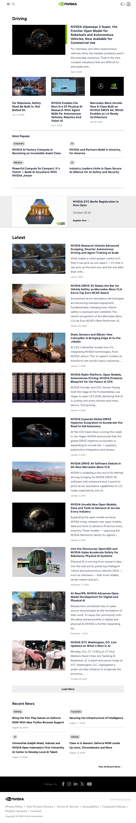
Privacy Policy (14, 806)
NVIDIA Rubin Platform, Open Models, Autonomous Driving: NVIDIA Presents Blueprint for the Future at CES (96, 378)
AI (72, 143)
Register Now (80, 220)
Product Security (16, 811)
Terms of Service (68, 806)
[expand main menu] (8, 4)
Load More (68, 689)
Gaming (17, 711)
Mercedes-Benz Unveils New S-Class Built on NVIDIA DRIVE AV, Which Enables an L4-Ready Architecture (106, 110)
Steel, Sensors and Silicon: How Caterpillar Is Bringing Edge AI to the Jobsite (96, 338)
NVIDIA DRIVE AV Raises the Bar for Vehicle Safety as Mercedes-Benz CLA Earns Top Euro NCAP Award (96, 289)
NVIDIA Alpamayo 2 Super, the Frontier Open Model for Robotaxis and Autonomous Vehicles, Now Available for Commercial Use (94, 35)
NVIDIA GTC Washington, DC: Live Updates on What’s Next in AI (94, 644)
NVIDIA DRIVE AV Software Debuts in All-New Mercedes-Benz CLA (96, 465)
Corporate (19, 143)
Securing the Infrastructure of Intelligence (96, 718)
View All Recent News (109, 766)
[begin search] (13, 4)
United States (120, 799)
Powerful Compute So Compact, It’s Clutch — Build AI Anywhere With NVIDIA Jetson (36, 172)
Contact (36, 811)
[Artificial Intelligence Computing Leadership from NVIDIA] (67, 4)
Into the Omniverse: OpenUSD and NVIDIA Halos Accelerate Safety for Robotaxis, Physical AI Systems (94, 552)
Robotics (18, 162)
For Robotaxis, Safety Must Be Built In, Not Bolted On (26, 106)
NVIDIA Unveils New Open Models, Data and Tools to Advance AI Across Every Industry (95, 508)
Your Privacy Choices (39, 806)
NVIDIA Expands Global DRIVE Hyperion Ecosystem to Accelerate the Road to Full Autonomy (97, 422)
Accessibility (90, 806)
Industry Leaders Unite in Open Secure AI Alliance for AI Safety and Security (95, 170)
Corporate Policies (114, 806)
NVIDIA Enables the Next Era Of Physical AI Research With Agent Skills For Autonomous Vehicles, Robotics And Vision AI (66, 111)
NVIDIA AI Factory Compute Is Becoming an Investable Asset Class (36, 151)
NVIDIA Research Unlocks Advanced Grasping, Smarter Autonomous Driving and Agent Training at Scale (95, 249)
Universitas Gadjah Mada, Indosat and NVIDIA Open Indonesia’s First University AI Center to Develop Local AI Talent (38, 747)
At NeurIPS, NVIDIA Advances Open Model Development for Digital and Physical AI (95, 596)
